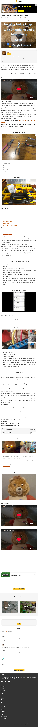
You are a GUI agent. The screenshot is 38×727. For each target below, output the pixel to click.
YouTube (5, 61)
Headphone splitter (7, 221)
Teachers (3, 699)
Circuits (8, 17)
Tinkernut (25, 120)
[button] (1, 1)
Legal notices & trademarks (25, 724)
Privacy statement (20, 723)
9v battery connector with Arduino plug (12, 217)
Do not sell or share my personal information (10, 724)
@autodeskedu (5, 718)
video (19, 120)
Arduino (12, 17)
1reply (4, 640)
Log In (19, 623)
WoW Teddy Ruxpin (7, 234)
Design (2, 691)
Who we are (3, 711)
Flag (4, 636)
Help (2, 708)
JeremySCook (7, 645)
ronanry (6, 659)
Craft (2, 693)
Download (33, 429)
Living (2, 696)
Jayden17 (4, 17)
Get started (3, 706)
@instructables (5, 716)
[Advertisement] (19, 8)
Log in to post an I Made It (19, 588)
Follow (9, 54)
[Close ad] (36, 5)
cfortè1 (6, 631)
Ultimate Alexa (6, 466)
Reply (19, 638)
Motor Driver (14, 225)
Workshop (3, 690)
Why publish (3, 705)
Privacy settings (28, 723)
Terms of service (13, 723)
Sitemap (2, 709)
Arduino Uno (6, 223)
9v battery (7, 219)
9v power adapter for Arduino (10, 215)
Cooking (2, 695)
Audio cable (6, 211)
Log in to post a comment (19, 670)
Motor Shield (6, 225)
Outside (2, 698)
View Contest (32, 574)
